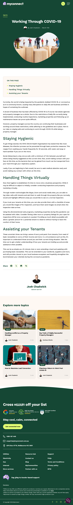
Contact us (29, 458)
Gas (4, 462)
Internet (6, 465)
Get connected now (13, 426)
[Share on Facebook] (11, 266)
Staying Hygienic (16, 86)
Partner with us (31, 469)
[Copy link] (26, 266)
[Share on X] (16, 266)
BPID (49, 469)
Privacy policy (53, 465)
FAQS (52, 490)
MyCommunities (31, 465)
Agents (5, 15)
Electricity (7, 458)
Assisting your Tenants (19, 93)
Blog (27, 462)
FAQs (50, 458)
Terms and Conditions (56, 462)
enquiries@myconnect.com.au (17, 441)
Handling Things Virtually (20, 89)
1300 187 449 (11, 436)
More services (8, 469)
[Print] (21, 266)
